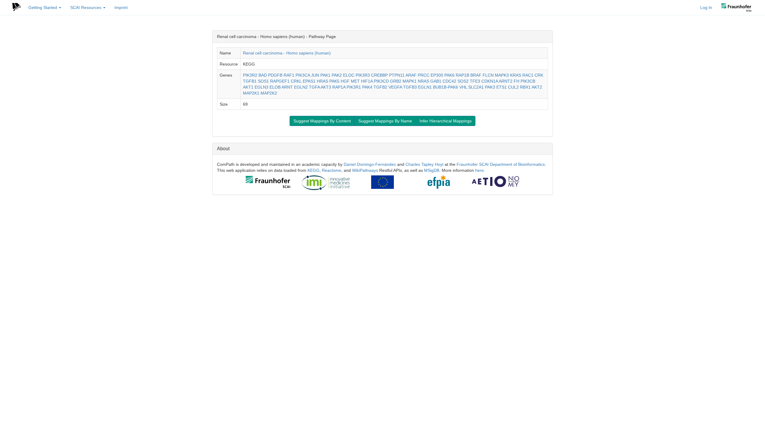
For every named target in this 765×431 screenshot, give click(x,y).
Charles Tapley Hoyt (424, 164)
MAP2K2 (269, 93)
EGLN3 (261, 87)
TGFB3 (410, 87)
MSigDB (431, 170)
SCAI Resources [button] (86, 7)
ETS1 (501, 87)
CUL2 (513, 87)
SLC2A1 (476, 87)
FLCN (488, 75)
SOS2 (463, 81)
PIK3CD (381, 81)
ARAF (411, 75)
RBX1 (525, 87)
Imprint (121, 7)
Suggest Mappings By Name (385, 121)
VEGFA (395, 87)
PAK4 (367, 87)
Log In (706, 7)
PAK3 (490, 87)
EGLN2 (301, 87)
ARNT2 (505, 81)
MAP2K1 (251, 93)
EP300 (437, 75)
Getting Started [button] (43, 7)
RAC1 (527, 75)
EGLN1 (425, 87)
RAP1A (338, 87)
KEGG (313, 170)
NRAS (423, 81)
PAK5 (334, 81)
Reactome (331, 170)
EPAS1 (309, 81)
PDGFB (275, 75)
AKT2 (537, 87)
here (479, 170)
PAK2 (337, 75)
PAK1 (325, 75)
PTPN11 (397, 75)
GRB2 (395, 81)
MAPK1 (410, 81)
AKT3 (326, 87)
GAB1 (435, 81)
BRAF (475, 75)
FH (516, 81)
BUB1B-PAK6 (445, 87)
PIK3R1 (354, 87)
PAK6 (449, 75)
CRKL (296, 81)
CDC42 (449, 81)
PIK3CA (303, 75)
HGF (345, 81)
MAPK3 (502, 75)
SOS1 (263, 81)
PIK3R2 (250, 75)
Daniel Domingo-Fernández (370, 164)
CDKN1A (489, 81)
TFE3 (475, 81)
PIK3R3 (363, 75)
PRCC (423, 75)
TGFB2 (380, 87)
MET (355, 81)
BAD (262, 75)
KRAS (515, 75)
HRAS (322, 81)
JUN (315, 75)
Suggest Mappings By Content (322, 121)
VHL (463, 87)
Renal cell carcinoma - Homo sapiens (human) (287, 53)
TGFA (314, 87)
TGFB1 (250, 81)
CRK (539, 75)
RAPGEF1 (280, 81)
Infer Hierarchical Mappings (446, 121)
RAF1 (289, 75)
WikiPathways (365, 170)
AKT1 (248, 87)
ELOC (348, 75)
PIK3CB (528, 81)
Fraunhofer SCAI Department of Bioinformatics (501, 164)
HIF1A (367, 81)
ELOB (275, 87)
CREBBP (379, 75)
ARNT (287, 87)
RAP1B (462, 75)
